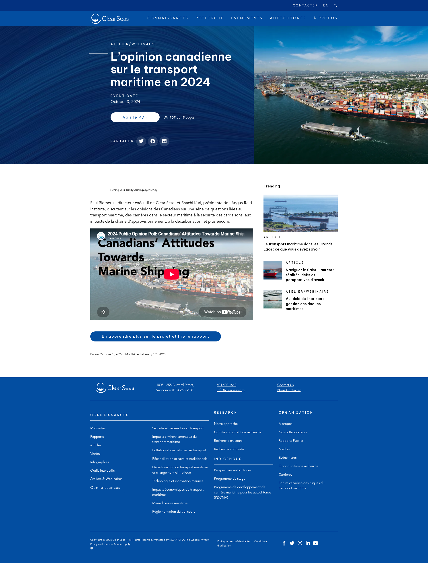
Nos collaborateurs (293, 432)
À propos (285, 424)
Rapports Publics (291, 441)
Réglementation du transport (173, 512)
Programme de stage (229, 479)
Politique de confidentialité (233, 541)
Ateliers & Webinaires (106, 479)
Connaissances (105, 488)
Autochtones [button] (288, 18)
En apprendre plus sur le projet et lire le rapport (155, 336)
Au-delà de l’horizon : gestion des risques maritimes (305, 303)
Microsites (97, 428)
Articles (95, 445)
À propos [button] (325, 18)
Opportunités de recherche (298, 466)
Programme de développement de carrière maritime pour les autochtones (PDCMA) (242, 492)
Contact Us (285, 385)
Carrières (285, 475)
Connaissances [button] (168, 18)
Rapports (97, 437)
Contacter (305, 5)
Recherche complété (229, 449)
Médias (284, 449)
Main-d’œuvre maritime (169, 503)
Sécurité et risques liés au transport (178, 428)
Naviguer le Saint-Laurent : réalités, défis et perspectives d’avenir (310, 275)
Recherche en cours (228, 441)
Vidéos (95, 454)
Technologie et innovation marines (177, 481)
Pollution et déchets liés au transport (179, 450)
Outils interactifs (102, 471)
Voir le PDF (141, 118)
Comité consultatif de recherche (237, 432)
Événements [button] (247, 18)
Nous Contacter (289, 390)
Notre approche (226, 424)
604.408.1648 (226, 385)
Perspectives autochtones (232, 470)
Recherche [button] (210, 18)
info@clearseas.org (231, 390)
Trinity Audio (134, 190)
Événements (287, 458)
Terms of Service (113, 544)
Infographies (99, 462)
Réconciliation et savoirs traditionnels (179, 459)
